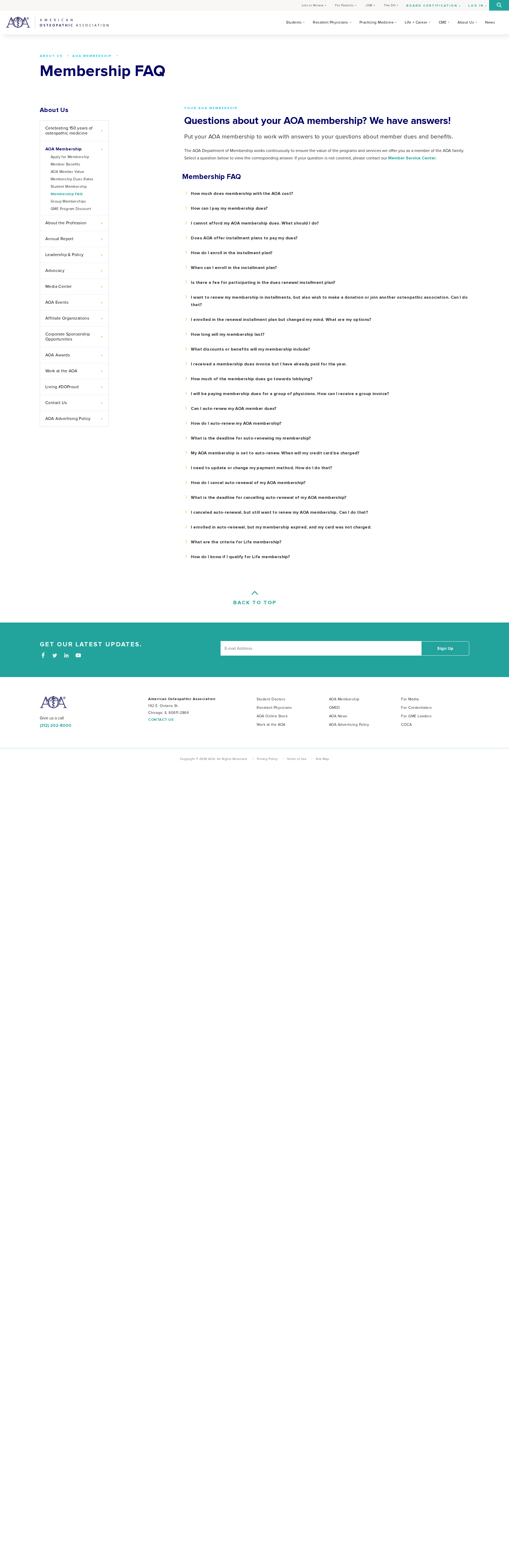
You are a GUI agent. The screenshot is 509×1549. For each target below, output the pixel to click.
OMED (334, 707)
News (490, 22)
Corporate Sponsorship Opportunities (67, 337)
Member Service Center (412, 158)
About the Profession (65, 223)
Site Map (322, 759)
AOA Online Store (272, 716)
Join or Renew (312, 5)
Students (294, 22)
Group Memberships (68, 201)
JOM (368, 5)
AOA (53, 702)
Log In (476, 5)
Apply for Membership (70, 157)
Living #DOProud (61, 387)
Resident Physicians (330, 22)
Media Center (58, 286)
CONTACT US (161, 720)
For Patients (344, 5)
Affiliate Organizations (67, 318)
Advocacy (54, 270)
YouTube (78, 655)
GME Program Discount (71, 209)
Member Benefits (65, 164)
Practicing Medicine (376, 22)
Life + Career (416, 22)
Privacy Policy (267, 759)
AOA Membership (63, 149)
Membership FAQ (67, 194)
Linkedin (66, 655)
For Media (410, 699)
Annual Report (59, 238)
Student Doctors (271, 699)
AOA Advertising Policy (68, 418)
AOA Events (56, 302)
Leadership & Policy (64, 254)
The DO (390, 5)
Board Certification (432, 5)
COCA (406, 724)
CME (443, 22)
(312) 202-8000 (55, 725)
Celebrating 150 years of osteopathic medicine (69, 131)
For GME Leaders (416, 716)
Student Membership (69, 186)
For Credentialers (416, 707)
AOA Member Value (67, 171)
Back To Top (254, 602)
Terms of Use (297, 759)
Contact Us (56, 402)
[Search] (499, 5)
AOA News (338, 716)
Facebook (43, 655)
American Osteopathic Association (57, 22)
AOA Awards (57, 355)
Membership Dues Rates (72, 179)
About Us (466, 22)
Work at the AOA (61, 371)
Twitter (54, 655)
